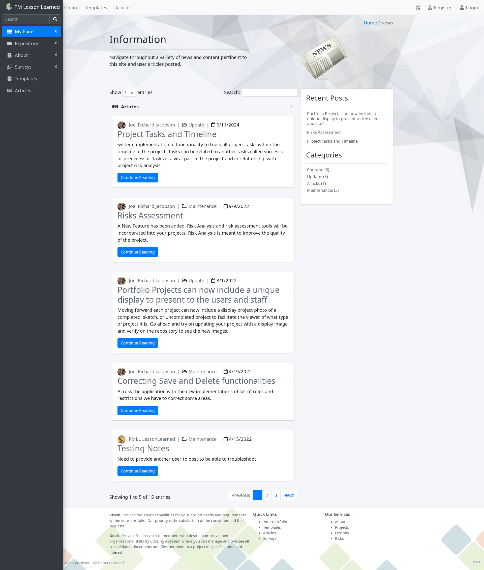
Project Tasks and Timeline (167, 134)
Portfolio (67, 7)
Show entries (131, 92)
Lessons (342, 532)
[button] (418, 7)
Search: (232, 92)
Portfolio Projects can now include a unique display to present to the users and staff (198, 294)
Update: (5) (317, 176)
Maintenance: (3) (323, 190)
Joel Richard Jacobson (152, 124)
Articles (123, 7)
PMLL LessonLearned (152, 439)
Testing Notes (143, 448)
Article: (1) (316, 183)
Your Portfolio (275, 521)
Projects (342, 527)
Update (195, 124)
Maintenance (202, 206)
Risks (339, 538)
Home (370, 22)
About (340, 521)
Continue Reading (138, 177)
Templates (96, 7)
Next (289, 495)
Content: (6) (318, 170)
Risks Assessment (150, 215)
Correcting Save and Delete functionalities (196, 380)
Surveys (270, 538)
